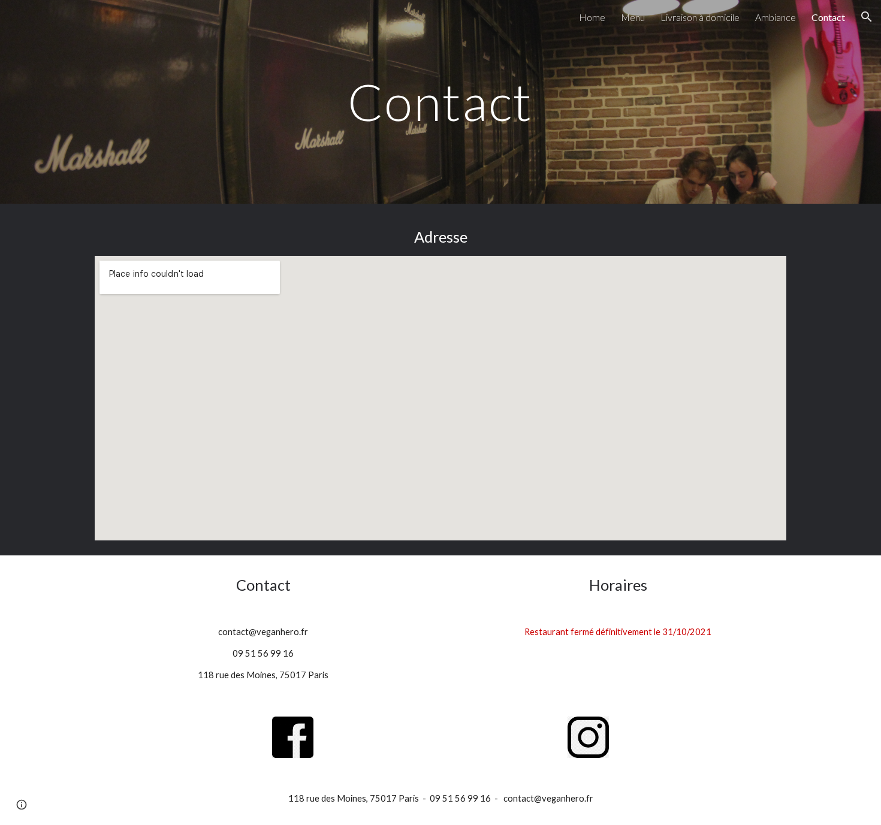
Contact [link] (828, 17)
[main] (440, 101)
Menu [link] (633, 17)
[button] (866, 16)
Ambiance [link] (775, 17)
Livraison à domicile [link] (700, 17)
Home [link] (592, 17)
